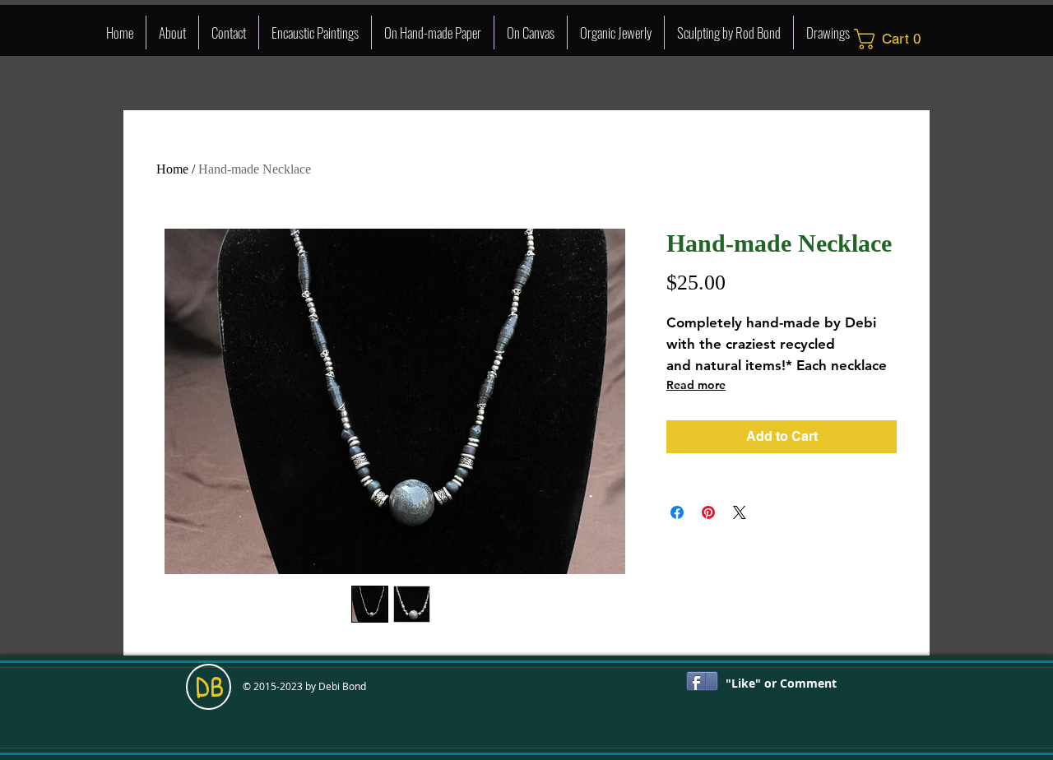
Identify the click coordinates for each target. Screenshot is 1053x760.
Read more (696, 385)
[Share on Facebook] (677, 512)
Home (172, 169)
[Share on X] (739, 512)
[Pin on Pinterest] (708, 512)
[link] (893, 39)
